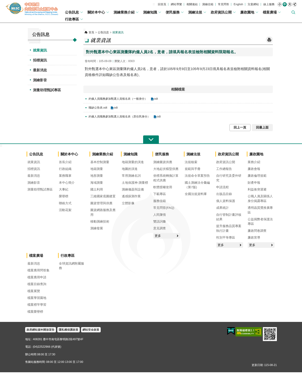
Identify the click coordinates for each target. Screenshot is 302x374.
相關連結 (192, 4)
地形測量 (96, 175)
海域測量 (96, 182)
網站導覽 (176, 4)
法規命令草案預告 (197, 175)
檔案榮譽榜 (35, 311)
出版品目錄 (224, 194)
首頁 (91, 32)
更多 (158, 236)
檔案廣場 (270, 12)
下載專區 (159, 194)
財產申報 (254, 182)
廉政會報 (254, 169)
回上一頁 (240, 127)
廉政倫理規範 (257, 175)
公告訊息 (72, 12)
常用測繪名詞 (131, 175)
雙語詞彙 (159, 221)
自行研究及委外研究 (228, 178)
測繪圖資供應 (162, 162)
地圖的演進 (130, 169)
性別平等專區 (225, 237)
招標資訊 (40, 60)
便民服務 (173, 12)
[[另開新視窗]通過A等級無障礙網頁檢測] (249, 332)
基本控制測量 (99, 162)
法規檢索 (191, 162)
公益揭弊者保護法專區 (260, 221)
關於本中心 (96, 12)
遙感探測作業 (131, 196)
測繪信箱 (207, 4)
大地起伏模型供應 (165, 169)
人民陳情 (159, 214)
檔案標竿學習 (36, 304)
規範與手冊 (192, 169)
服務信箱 (159, 201)
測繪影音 (40, 80)
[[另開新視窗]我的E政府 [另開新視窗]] (231, 331)
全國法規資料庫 (196, 194)
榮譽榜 (63, 196)
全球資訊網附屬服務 (71, 266)
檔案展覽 (33, 291)
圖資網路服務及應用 (103, 212)
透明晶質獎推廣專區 (260, 210)
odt (156, 98)
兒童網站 (253, 4)
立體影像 (128, 203)
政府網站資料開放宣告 (41, 329)
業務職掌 (65, 175)
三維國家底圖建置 (103, 196)
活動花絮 (65, 210)
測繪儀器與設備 (133, 189)
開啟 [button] (151, 139)
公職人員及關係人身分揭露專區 (260, 198)
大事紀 (63, 189)
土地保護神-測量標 (135, 182)
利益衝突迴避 (257, 189)
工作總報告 (224, 169)
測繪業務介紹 (124, 12)
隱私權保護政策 (68, 329)
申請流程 (222, 187)
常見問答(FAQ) (163, 207)
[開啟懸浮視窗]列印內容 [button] (269, 39)
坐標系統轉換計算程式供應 (165, 178)
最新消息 (40, 70)
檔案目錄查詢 (36, 284)
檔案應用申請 (36, 277)
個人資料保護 (225, 201)
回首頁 (162, 4)
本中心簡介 (67, 182)
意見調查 (159, 228)
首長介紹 (65, 162)
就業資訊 (40, 50)
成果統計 (222, 207)
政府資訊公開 (221, 12)
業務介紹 (254, 162)
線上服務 (269, 4)
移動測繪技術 (99, 221)
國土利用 (96, 189)
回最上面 (262, 127)
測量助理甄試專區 (47, 90)
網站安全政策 (90, 329)
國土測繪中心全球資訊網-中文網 (32, 8)
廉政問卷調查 (257, 230)
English (238, 4)
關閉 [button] (295, 4)
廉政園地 (247, 12)
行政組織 (65, 169)
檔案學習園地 (36, 298)
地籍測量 (96, 169)
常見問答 (223, 4)
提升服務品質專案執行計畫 (228, 228)
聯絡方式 (65, 203)
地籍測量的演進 (133, 162)
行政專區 (72, 19)
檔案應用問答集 (38, 270)
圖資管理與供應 (101, 203)
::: (154, 4)
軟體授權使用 (162, 187)
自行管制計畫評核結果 (228, 217)
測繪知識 (150, 12)
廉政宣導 (254, 237)
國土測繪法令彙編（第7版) (197, 185)
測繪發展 (96, 228)
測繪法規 (195, 12)
